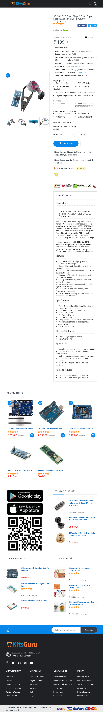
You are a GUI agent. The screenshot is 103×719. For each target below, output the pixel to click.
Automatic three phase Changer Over (79, 569)
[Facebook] (7, 663)
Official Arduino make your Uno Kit (35, 585)
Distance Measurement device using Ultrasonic (83, 603)
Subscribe (89, 630)
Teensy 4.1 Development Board (51, 470)
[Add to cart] (32, 435)
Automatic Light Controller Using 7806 (81, 586)
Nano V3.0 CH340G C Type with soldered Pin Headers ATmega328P (21, 470)
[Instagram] (19, 663)
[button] (59, 23)
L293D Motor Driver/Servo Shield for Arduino (82, 428)
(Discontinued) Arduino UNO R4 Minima (35, 569)
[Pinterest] (25, 663)
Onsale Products (15, 558)
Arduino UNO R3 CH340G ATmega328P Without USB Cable (21, 428)
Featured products (64, 491)
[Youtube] (31, 663)
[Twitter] (13, 663)
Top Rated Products (65, 558)
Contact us (79, 66)
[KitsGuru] (21, 3)
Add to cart (67, 143)
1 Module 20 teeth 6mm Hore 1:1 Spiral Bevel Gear (82, 518)
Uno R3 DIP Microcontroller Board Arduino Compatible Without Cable (51, 428)
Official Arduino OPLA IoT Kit (34, 600)
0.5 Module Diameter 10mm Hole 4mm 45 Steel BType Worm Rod (81, 503)
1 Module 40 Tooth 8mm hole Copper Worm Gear (82, 534)
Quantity (57, 134)
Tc (96, 51)
